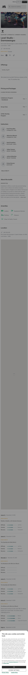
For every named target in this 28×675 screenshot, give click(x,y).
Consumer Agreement (13, 662)
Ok (14, 667)
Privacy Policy (6, 663)
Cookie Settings (14, 670)
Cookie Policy (14, 672)
